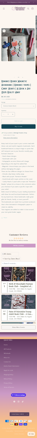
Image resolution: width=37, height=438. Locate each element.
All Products (7, 349)
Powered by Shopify (21, 428)
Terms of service (19, 431)
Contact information (19, 434)
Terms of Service (9, 387)
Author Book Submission (11, 366)
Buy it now (18, 126)
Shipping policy (29, 431)
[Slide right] (23, 77)
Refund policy (31, 428)
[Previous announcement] (3, 2)
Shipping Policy (8, 374)
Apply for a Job (8, 370)
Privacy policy (9, 431)
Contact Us (7, 362)
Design (3, 102)
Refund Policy (8, 379)
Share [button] (5, 217)
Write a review (18, 245)
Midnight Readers (11, 428)
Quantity (3, 110)
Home (5, 345)
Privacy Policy (8, 383)
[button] (4, 9)
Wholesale (7, 353)
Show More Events (18, 327)
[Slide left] (14, 77)
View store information (10, 138)
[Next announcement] (33, 2)
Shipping (3, 99)
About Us (7, 357)
